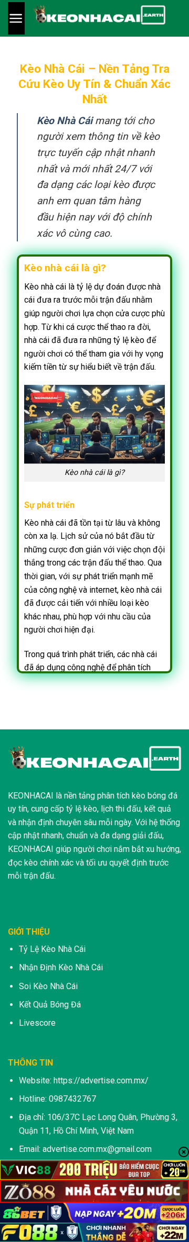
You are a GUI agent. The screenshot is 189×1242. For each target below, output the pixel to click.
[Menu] (16, 18)
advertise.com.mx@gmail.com (97, 1149)
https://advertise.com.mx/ (101, 1080)
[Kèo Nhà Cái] (99, 18)
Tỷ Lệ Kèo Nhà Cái (52, 949)
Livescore (37, 1023)
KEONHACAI (31, 796)
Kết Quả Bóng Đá (50, 1005)
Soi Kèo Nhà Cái (48, 986)
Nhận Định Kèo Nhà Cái (61, 967)
